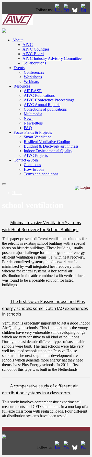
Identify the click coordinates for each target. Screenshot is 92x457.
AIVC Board (33, 54)
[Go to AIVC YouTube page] (66, 10)
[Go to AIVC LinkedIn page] (58, 10)
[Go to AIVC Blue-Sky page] (75, 10)
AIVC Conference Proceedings (49, 100)
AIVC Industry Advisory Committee (52, 58)
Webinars (31, 81)
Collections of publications (45, 109)
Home (17, 193)
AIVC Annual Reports (42, 104)
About (17, 40)
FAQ (28, 128)
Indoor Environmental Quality (48, 151)
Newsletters (33, 123)
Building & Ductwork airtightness (51, 146)
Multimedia (33, 114)
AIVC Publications (39, 95)
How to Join (34, 169)
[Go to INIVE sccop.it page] (85, 10)
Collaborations (34, 63)
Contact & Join (26, 160)
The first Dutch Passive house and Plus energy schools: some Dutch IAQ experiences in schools (45, 308)
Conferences (34, 72)
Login (85, 187)
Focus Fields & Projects (33, 132)
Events (19, 67)
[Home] (17, 23)
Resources (22, 86)
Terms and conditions (41, 174)
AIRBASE (33, 91)
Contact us (32, 165)
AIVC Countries (35, 49)
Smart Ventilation (38, 137)
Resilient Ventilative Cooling (47, 141)
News (28, 118)
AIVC (27, 44)
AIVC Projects (36, 155)
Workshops (33, 77)
